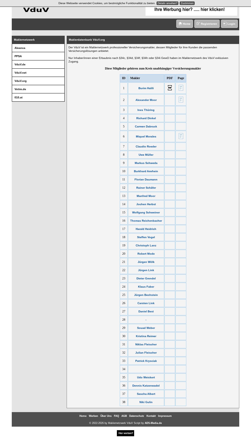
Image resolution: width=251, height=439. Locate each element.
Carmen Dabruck (146, 126)
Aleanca (20, 47)
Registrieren (209, 23)
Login (231, 23)
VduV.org (21, 80)
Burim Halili (146, 88)
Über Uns (106, 415)
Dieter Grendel (146, 278)
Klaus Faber (146, 286)
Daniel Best (146, 311)
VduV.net (20, 72)
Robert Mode (146, 253)
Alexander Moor (146, 100)
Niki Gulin (146, 402)
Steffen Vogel (146, 237)
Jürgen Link (146, 270)
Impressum (165, 415)
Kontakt (151, 415)
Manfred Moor (146, 196)
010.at (19, 97)
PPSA (18, 56)
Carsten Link (146, 303)
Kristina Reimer (146, 336)
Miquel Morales (146, 136)
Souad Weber (146, 327)
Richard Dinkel (146, 118)
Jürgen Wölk (146, 261)
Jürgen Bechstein (146, 294)
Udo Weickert (146, 377)
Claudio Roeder (146, 146)
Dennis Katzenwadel (146, 385)
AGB (124, 415)
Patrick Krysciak (146, 360)
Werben (93, 415)
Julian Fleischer (146, 352)
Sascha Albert (146, 393)
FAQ (116, 415)
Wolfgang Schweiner (146, 212)
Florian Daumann (146, 179)
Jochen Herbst (146, 204)
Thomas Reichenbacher (146, 220)
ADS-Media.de (153, 423)
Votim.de (20, 89)
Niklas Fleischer (146, 344)
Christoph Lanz (146, 245)
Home (186, 23)
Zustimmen (187, 3)
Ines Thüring (146, 110)
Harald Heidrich (146, 228)
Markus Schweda (146, 163)
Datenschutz (136, 415)
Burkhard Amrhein (146, 171)
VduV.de (20, 64)
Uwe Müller (146, 154)
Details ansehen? (167, 3)
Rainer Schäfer (146, 187)
